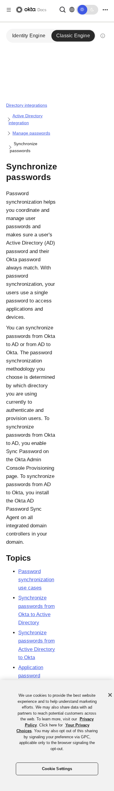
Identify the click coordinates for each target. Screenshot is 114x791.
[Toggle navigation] (105, 10)
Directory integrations (26, 105)
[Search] (62, 9)
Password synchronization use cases (36, 580)
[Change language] (71, 9)
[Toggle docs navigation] (9, 10)
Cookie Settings (57, 768)
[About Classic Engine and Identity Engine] (102, 35)
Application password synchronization (36, 676)
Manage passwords (31, 133)
